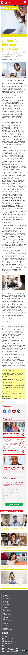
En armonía (6, 622)
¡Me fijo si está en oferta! (12, 499)
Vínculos (5, 619)
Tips (4, 606)
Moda (4, 613)
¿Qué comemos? (7, 609)
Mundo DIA (5, 594)
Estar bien (5, 623)
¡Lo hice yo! (5, 607)
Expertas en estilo (7, 616)
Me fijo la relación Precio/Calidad (14, 496)
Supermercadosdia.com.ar (3, 639)
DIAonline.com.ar (3, 641)
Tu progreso (6, 625)
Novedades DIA (6, 595)
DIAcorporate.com (3, 646)
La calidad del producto (11, 489)
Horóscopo (6, 628)
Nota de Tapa (6, 601)
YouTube (6, 633)
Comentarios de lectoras (8, 629)
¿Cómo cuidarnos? (7, 620)
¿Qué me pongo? (7, 614)
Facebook (3, 633)
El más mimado (6, 610)
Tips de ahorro (6, 611)
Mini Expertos (6, 598)
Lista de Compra (7, 596)
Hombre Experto (7, 604)
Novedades (5, 626)
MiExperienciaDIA (3, 643)
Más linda (5, 617)
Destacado (5, 600)
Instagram (3, 636)
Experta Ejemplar (7, 603)
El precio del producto (11, 492)
